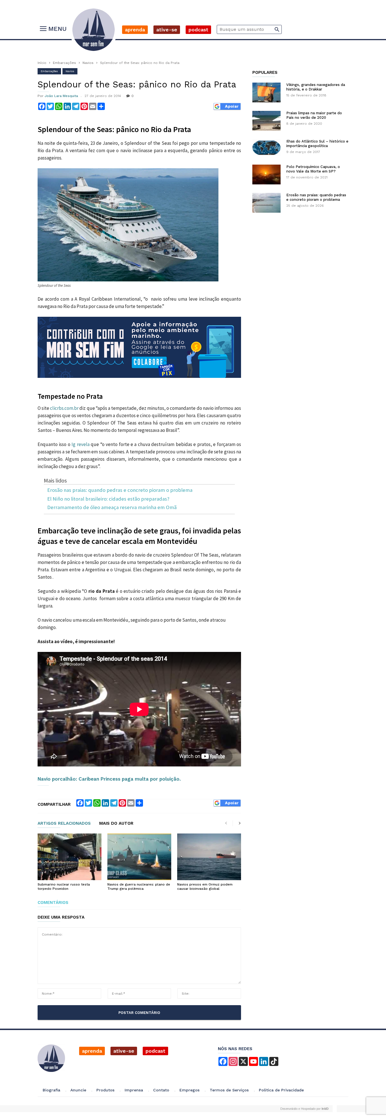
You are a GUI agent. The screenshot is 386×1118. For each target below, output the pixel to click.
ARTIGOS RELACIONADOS (64, 823)
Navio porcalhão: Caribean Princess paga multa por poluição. (109, 779)
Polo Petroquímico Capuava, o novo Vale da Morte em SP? (313, 169)
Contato (161, 1090)
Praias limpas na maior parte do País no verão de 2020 (314, 115)
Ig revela (80, 444)
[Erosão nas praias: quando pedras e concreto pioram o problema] (266, 203)
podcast (155, 1051)
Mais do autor (116, 823)
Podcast (198, 30)
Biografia (51, 1090)
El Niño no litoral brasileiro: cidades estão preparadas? (108, 499)
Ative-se (166, 30)
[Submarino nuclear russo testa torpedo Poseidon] (69, 856)
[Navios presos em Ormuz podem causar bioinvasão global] (209, 856)
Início (42, 63)
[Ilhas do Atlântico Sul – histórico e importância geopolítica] (266, 147)
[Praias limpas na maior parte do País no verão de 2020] (266, 121)
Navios (88, 63)
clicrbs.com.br (64, 408)
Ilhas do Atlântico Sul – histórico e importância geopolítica (317, 143)
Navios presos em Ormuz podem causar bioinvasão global (205, 886)
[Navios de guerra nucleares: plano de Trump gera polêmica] (139, 856)
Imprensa (134, 1090)
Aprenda (135, 30)
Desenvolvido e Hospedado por (304, 1108)
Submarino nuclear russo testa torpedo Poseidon (64, 886)
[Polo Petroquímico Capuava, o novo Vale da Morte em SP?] (266, 174)
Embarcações (64, 63)
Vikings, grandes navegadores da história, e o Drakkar (315, 87)
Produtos (105, 1090)
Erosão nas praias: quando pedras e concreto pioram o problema (119, 490)
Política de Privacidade (281, 1090)
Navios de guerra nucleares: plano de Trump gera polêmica (138, 886)
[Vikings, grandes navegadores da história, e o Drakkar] (266, 92)
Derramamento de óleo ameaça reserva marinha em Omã (112, 507)
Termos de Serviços (229, 1090)
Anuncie (78, 1090)
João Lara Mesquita (61, 96)
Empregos (189, 1090)
